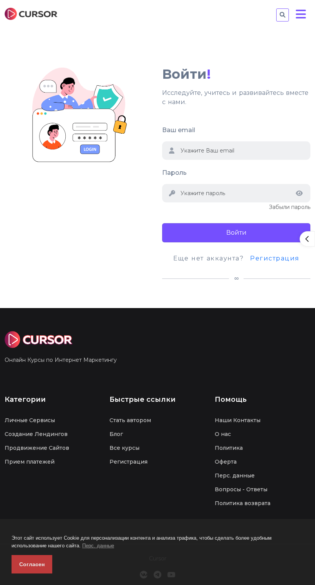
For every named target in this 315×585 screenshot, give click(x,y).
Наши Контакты (237, 420)
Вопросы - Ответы (241, 489)
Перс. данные (98, 546)
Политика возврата (242, 503)
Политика (229, 447)
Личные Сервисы (30, 420)
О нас (223, 434)
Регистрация (275, 258)
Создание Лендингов (36, 434)
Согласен (32, 564)
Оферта (226, 461)
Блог (116, 434)
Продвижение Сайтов (37, 447)
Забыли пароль (289, 207)
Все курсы (124, 447)
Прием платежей (30, 461)
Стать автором (130, 420)
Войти (236, 232)
